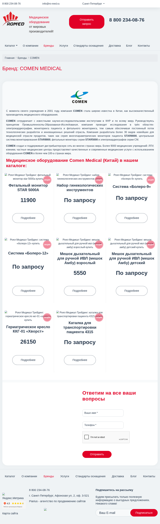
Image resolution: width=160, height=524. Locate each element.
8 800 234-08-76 (11, 3)
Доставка (115, 45)
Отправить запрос (87, 21)
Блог (129, 45)
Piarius (33, 501)
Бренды (49, 45)
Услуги (63, 45)
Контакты (144, 45)
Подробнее (28, 218)
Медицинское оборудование (41, 24)
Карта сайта (10, 513)
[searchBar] (155, 43)
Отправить (97, 454)
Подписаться (143, 512)
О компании (30, 45)
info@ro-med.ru (51, 3)
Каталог (10, 45)
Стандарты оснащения (88, 45)
